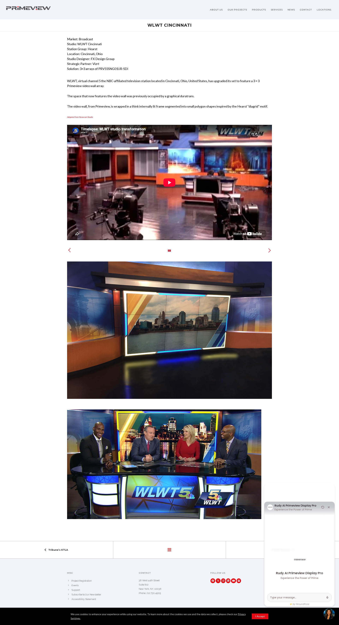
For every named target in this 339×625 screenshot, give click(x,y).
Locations (324, 9)
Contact (306, 9)
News (291, 9)
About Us (216, 9)
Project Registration (82, 580)
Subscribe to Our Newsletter (86, 594)
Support (76, 590)
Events (75, 585)
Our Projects (237, 9)
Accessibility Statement (84, 599)
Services (277, 9)
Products (259, 9)
